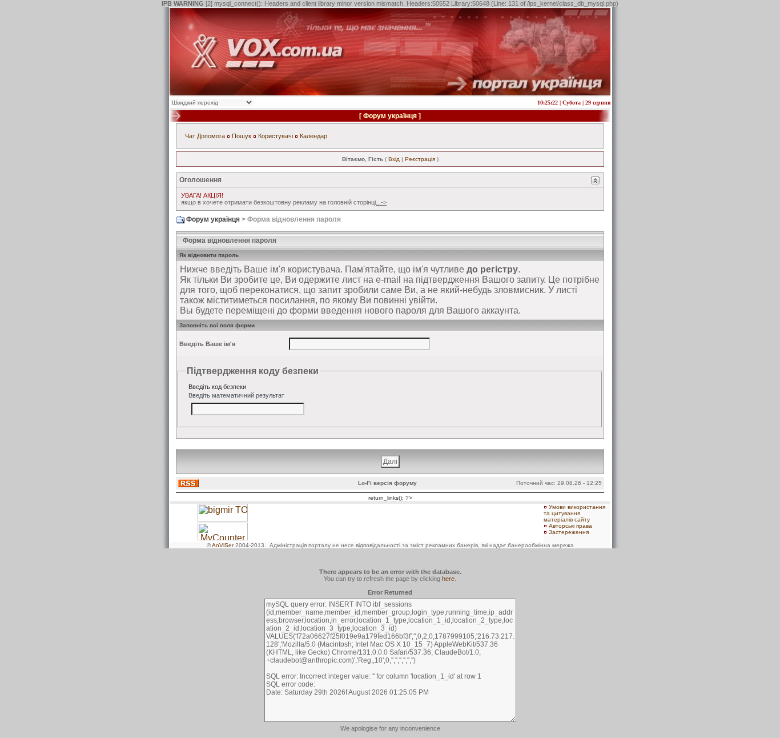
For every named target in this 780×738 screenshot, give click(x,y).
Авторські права (570, 526)
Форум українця (390, 116)
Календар (313, 136)
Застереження (569, 532)
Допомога (211, 136)
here (448, 578)
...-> (381, 202)
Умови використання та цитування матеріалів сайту (574, 513)
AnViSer (223, 545)
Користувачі (275, 136)
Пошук (241, 136)
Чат (190, 136)
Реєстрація (420, 159)
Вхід (394, 159)
